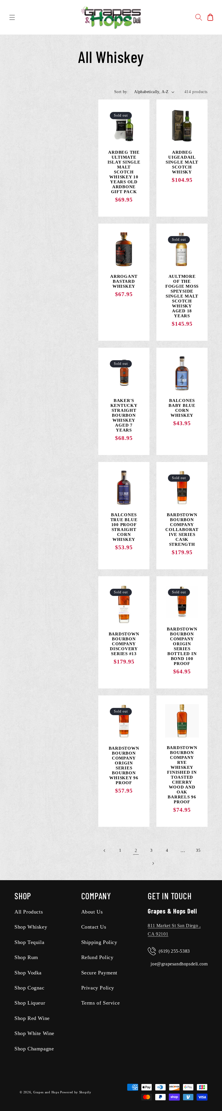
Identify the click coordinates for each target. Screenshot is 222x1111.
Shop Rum (26, 957)
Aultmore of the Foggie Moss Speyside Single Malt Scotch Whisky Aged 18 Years (182, 296)
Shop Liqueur (29, 1003)
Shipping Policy (99, 942)
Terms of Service (100, 1003)
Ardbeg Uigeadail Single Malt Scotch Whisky (182, 162)
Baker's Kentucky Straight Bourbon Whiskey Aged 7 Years (124, 415)
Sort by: (121, 92)
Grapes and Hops (46, 1092)
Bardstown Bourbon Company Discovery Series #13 (124, 644)
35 (198, 850)
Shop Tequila (29, 942)
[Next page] (153, 863)
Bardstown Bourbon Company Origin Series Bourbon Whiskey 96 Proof (124, 765)
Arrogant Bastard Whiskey (124, 281)
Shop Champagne (34, 1049)
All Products (28, 912)
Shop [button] (22, 896)
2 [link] (136, 850)
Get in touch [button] (169, 896)
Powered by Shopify (75, 1092)
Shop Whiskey (30, 927)
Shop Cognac (29, 988)
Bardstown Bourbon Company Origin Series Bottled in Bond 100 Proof (182, 646)
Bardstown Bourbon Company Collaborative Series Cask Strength (182, 529)
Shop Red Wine (32, 1018)
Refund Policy (97, 957)
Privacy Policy (97, 988)
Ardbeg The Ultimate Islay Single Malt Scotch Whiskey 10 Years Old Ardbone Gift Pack (124, 172)
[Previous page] (104, 850)
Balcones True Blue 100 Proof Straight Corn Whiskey (124, 527)
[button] (12, 17)
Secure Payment (99, 973)
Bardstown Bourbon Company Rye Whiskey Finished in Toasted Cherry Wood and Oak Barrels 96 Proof (182, 774)
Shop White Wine (34, 1033)
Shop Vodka (28, 973)
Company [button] (96, 896)
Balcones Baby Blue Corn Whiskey (182, 408)
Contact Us (93, 927)
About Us (92, 912)
